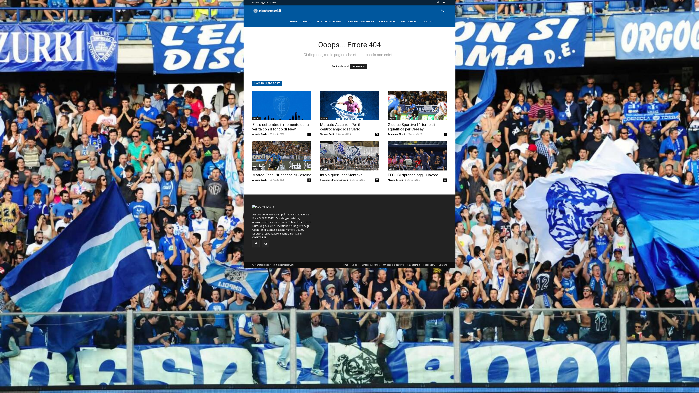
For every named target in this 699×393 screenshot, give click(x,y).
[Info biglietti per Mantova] (349, 155)
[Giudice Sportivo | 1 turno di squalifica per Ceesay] (417, 105)
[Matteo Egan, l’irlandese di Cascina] (281, 155)
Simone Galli (327, 134)
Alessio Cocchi (259, 134)
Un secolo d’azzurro (360, 21)
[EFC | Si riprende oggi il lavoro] (417, 155)
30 (377, 134)
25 (309, 180)
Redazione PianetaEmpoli (334, 179)
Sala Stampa (387, 21)
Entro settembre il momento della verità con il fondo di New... (280, 126)
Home (293, 21)
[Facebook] (438, 2)
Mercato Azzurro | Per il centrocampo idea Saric (340, 126)
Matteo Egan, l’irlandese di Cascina (281, 175)
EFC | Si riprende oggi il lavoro (413, 175)
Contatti (429, 21)
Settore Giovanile (329, 21)
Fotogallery (409, 21)
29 (445, 180)
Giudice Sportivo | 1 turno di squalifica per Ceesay (411, 126)
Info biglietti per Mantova (341, 175)
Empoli (307, 21)
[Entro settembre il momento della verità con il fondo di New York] (281, 105)
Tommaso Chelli (396, 134)
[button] (442, 11)
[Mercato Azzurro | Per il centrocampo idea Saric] (349, 105)
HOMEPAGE (359, 66)
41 (309, 134)
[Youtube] (444, 2)
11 (377, 180)
